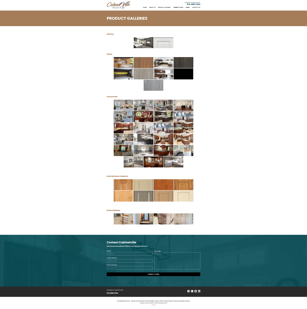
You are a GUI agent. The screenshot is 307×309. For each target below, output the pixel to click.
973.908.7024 (112, 293)
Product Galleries (164, 7)
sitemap (154, 305)
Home (145, 7)
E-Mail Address (112, 258)
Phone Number (112, 265)
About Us (152, 7)
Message (157, 251)
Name (109, 251)
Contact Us (196, 7)
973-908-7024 (193, 4)
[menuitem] (145, 7)
